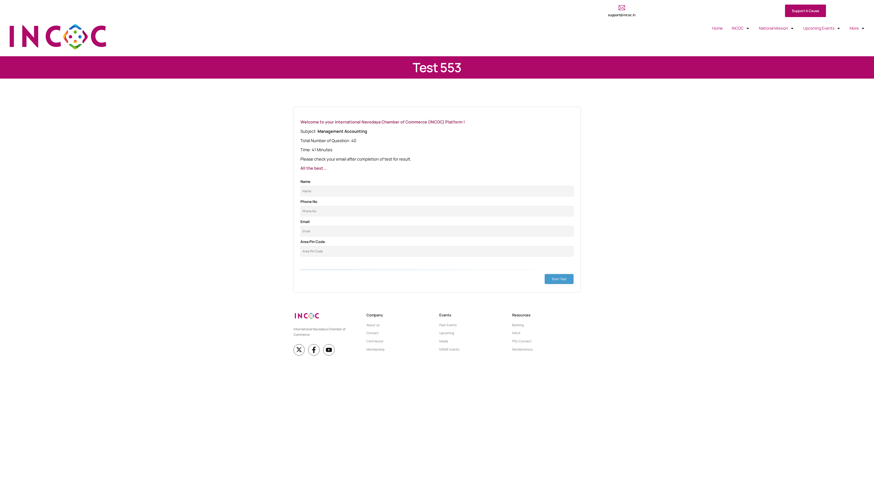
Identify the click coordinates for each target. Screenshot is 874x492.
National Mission (773, 28)
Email (305, 221)
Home (717, 28)
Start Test (559, 279)
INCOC (738, 28)
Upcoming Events (818, 28)
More (854, 28)
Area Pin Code (312, 241)
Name (305, 181)
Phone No (308, 201)
